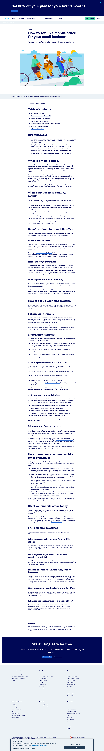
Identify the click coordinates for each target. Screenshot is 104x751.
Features (21, 18)
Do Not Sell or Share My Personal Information (24, 748)
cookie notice (35, 745)
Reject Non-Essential (75, 744)
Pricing (13, 18)
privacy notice (43, 745)
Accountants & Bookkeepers (45, 18)
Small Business (31, 18)
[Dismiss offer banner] (100, 2)
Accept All (74, 747)
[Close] (91, 741)
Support (59, 18)
